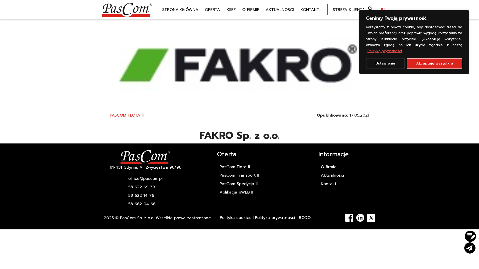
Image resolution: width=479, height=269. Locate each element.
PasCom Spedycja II (239, 184)
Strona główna (180, 10)
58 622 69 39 (141, 187)
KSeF (231, 10)
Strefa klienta (349, 10)
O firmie (250, 10)
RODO (305, 218)
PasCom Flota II (127, 115)
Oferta (212, 10)
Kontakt (309, 10)
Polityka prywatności (275, 218)
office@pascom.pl (145, 179)
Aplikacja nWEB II (236, 192)
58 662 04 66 (141, 204)
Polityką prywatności (384, 51)
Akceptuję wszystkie (434, 63)
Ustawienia (385, 63)
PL (383, 10)
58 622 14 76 (141, 196)
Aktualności (280, 10)
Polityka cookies (235, 218)
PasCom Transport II (239, 175)
